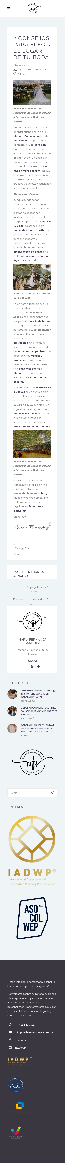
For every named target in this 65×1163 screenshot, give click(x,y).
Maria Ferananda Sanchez (35, 69)
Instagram (20, 510)
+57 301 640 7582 (25, 1024)
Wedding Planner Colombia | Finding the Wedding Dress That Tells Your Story (37, 728)
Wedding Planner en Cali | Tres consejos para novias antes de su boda (39, 711)
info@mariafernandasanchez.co (34, 1032)
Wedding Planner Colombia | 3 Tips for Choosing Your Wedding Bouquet (38, 693)
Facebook (35, 506)
